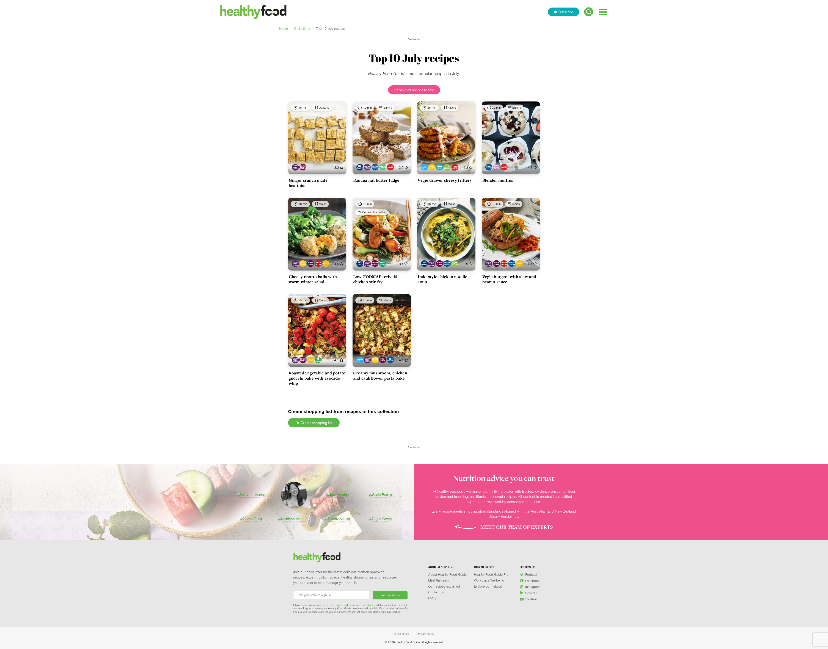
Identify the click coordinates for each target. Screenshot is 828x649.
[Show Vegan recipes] (382, 167)
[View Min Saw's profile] (294, 495)
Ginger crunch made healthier (308, 182)
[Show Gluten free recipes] (367, 167)
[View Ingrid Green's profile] (380, 519)
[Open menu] (603, 12)
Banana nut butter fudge (376, 180)
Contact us (436, 592)
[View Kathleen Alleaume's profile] (294, 519)
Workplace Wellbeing (489, 580)
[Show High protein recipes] (375, 167)
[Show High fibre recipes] (302, 167)
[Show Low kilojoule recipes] (439, 167)
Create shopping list (316, 423)
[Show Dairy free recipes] (359, 167)
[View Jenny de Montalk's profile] (251, 494)
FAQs (432, 598)
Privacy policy (426, 633)
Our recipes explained (444, 586)
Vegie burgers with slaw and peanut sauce (509, 279)
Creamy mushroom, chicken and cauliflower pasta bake (380, 375)
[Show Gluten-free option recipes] (295, 167)
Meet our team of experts (516, 527)
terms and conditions (361, 605)
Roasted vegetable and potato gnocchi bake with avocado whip (317, 378)
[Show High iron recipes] (318, 263)
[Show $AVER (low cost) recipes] (390, 167)
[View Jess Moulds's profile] (337, 494)
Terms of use (401, 633)
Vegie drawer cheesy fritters (445, 180)
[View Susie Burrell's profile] (380, 494)
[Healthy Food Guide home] (317, 557)
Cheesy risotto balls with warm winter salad (313, 279)
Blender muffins (497, 180)
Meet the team (438, 580)
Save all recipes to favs (416, 90)
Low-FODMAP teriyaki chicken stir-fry (375, 279)
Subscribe (566, 12)
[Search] (588, 11)
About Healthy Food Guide (447, 575)
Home (283, 29)
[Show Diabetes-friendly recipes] (424, 167)
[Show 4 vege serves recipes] (318, 359)
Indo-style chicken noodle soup (442, 279)
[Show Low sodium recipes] (447, 167)
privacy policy (334, 605)
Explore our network (488, 586)
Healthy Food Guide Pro (491, 575)
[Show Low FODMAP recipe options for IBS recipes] (496, 167)
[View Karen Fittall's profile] (251, 519)
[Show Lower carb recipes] (454, 167)
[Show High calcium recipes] (431, 167)
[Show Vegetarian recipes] (325, 263)
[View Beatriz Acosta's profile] (337, 519)
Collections (302, 29)
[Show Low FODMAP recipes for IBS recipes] (382, 263)
